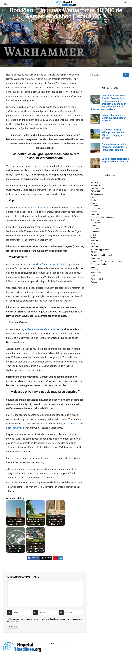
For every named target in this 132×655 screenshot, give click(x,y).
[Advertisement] (66, 46)
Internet (93, 225)
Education (94, 205)
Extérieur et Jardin (98, 264)
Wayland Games (67, 423)
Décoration (95, 258)
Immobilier (94, 214)
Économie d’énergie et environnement (106, 261)
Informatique (95, 222)
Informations (62, 643)
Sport (92, 276)
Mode (92, 243)
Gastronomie (96, 240)
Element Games (14, 427)
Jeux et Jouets (69, 24)
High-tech (94, 220)
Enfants (93, 203)
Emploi (93, 200)
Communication (97, 194)
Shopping (94, 246)
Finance (93, 212)
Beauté (93, 237)
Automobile (95, 185)
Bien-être (94, 269)
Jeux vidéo (95, 229)
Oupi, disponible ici (36, 207)
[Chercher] (126, 75)
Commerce (95, 191)
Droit (92, 197)
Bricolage (94, 252)
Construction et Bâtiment (101, 255)
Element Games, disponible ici (42, 329)
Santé (92, 267)
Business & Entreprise (99, 188)
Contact (53, 643)
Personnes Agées (98, 273)
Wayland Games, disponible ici (48, 264)
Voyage (93, 282)
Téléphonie (95, 232)
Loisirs (93, 235)
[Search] (125, 3)
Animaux (94, 182)
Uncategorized (96, 279)
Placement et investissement (102, 217)
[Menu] (6, 3)
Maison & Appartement (100, 249)
